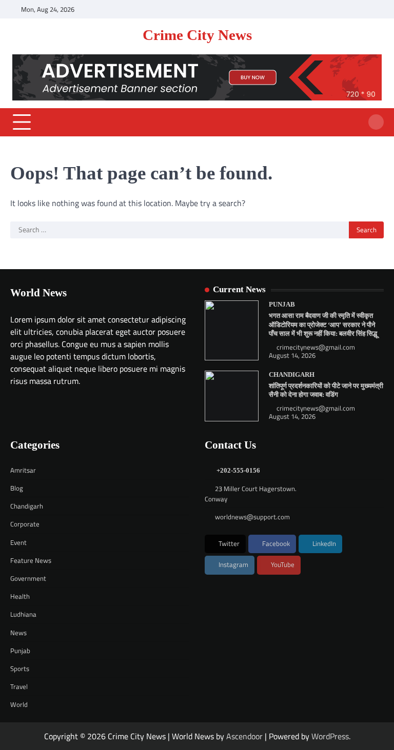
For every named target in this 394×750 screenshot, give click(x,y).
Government (28, 578)
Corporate (25, 524)
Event (18, 542)
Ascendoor (244, 736)
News (18, 632)
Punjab (282, 304)
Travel (19, 686)
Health (20, 596)
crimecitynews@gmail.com (316, 347)
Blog (16, 488)
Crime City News (197, 35)
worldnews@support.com (252, 517)
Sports (19, 668)
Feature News (30, 560)
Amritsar (23, 470)
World (19, 704)
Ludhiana (23, 614)
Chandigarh (291, 374)
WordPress (330, 736)
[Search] (376, 122)
